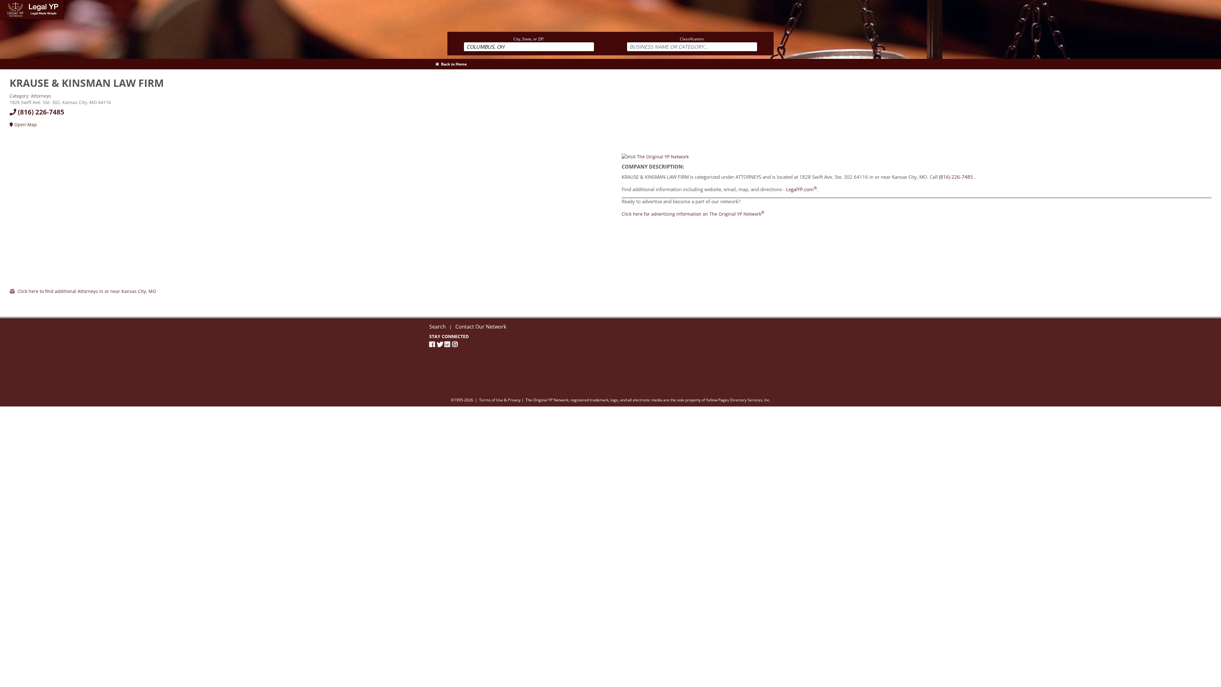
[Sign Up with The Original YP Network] (655, 156)
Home (6, 3)
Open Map (25, 124)
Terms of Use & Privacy (500, 400)
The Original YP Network (547, 400)
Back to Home (453, 64)
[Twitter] (441, 344)
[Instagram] (456, 344)
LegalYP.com (801, 189)
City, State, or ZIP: (529, 39)
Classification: (692, 39)
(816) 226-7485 (40, 112)
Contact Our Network (480, 326)
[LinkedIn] (448, 344)
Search (437, 326)
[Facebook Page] (433, 344)
